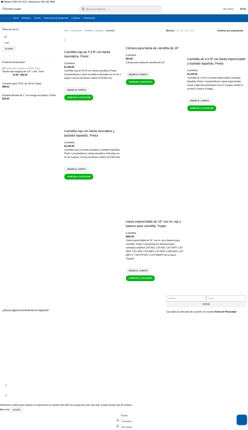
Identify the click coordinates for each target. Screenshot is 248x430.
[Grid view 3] (206, 31)
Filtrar (9, 49)
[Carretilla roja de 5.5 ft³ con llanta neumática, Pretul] (93, 44)
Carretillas (69, 63)
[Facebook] (170, 377)
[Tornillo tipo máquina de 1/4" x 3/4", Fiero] (21, 68)
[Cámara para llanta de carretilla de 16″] (151, 44)
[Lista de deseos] (67, 83)
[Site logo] (11, 9)
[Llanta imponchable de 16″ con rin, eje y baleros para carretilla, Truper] (155, 145)
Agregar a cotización (78, 97)
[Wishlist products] (236, 9)
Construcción (76, 31)
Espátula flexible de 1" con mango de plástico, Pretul (29, 95)
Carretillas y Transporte (93, 31)
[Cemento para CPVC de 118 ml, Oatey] (27, 80)
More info (5, 409)
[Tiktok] (193, 377)
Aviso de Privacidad (225, 312)
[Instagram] (177, 377)
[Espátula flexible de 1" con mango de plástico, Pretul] (30, 92)
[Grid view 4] (211, 31)
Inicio (66, 31)
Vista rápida (67, 104)
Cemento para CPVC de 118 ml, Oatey (21, 83)
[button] (76, 90)
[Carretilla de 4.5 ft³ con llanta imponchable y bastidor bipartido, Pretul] (216, 45)
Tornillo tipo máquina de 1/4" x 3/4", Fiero (23, 71)
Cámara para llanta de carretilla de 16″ (152, 48)
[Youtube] (185, 377)
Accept (17, 410)
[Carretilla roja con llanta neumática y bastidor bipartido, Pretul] (77, 123)
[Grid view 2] (200, 31)
